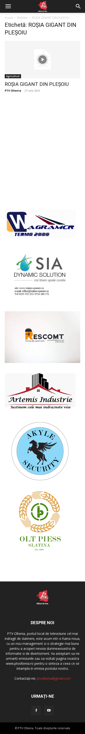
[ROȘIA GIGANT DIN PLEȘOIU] (42, 59)
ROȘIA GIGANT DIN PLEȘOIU (37, 84)
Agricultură (13, 76)
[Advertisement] (42, 156)
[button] (8, 6)
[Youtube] (49, 710)
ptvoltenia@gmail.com (54, 678)
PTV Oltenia (13, 90)
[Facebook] (36, 710)
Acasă (9, 18)
